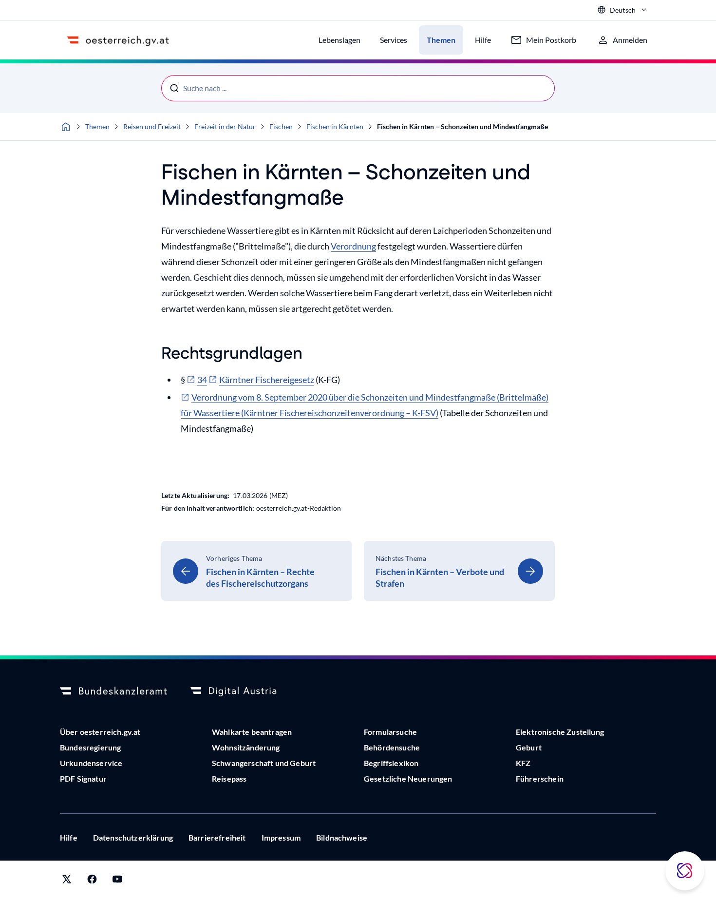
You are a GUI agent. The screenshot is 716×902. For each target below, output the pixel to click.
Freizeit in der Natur (225, 126)
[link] (256, 571)
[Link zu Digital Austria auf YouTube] (117, 881)
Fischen (281, 126)
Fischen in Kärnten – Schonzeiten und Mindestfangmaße (462, 126)
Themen (97, 126)
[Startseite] (66, 127)
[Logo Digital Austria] (244, 691)
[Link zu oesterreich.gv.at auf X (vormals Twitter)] (67, 881)
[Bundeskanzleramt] (113, 691)
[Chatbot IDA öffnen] (684, 870)
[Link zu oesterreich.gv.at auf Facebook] (92, 881)
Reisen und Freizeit (152, 126)
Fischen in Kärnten (334, 126)
